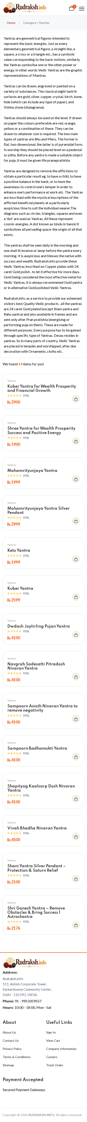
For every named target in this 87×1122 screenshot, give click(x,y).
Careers (51, 1057)
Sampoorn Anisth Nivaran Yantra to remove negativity (42, 708)
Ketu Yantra (18, 551)
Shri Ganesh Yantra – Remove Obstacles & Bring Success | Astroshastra (36, 912)
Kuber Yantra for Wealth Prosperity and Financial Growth (41, 389)
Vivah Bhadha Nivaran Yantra (37, 828)
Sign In (51, 1032)
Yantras (11, 380)
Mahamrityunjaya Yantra (32, 471)
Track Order (54, 1065)
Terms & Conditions (17, 1057)
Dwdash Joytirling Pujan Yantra (38, 626)
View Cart (53, 1040)
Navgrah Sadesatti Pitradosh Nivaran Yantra (36, 666)
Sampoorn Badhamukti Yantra (37, 749)
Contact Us (11, 1040)
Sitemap (8, 1065)
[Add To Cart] (76, 399)
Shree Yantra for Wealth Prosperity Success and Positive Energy (41, 431)
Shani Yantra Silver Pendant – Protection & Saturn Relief (36, 868)
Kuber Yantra (20, 589)
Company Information (61, 1049)
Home (11, 23)
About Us (9, 1032)
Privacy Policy (12, 1049)
